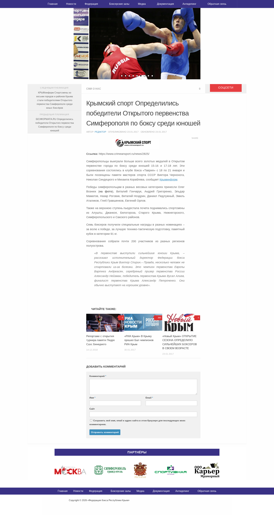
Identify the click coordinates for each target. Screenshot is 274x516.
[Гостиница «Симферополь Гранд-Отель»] (110, 470)
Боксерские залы (119, 4)
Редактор (100, 132)
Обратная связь (217, 4)
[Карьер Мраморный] (207, 470)
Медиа (142, 4)
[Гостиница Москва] (70, 470)
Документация (165, 4)
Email (149, 397)
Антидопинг (189, 4)
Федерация (91, 4)
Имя (92, 397)
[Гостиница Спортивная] (170, 470)
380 (159, 318)
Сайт (92, 409)
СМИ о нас (93, 88)
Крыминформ (168, 179)
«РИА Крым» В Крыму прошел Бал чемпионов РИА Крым (138, 340)
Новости (71, 4)
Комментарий (97, 376)
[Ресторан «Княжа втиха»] (140, 470)
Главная (53, 4)
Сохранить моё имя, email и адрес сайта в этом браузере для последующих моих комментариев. (137, 422)
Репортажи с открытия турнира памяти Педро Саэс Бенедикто (100, 340)
